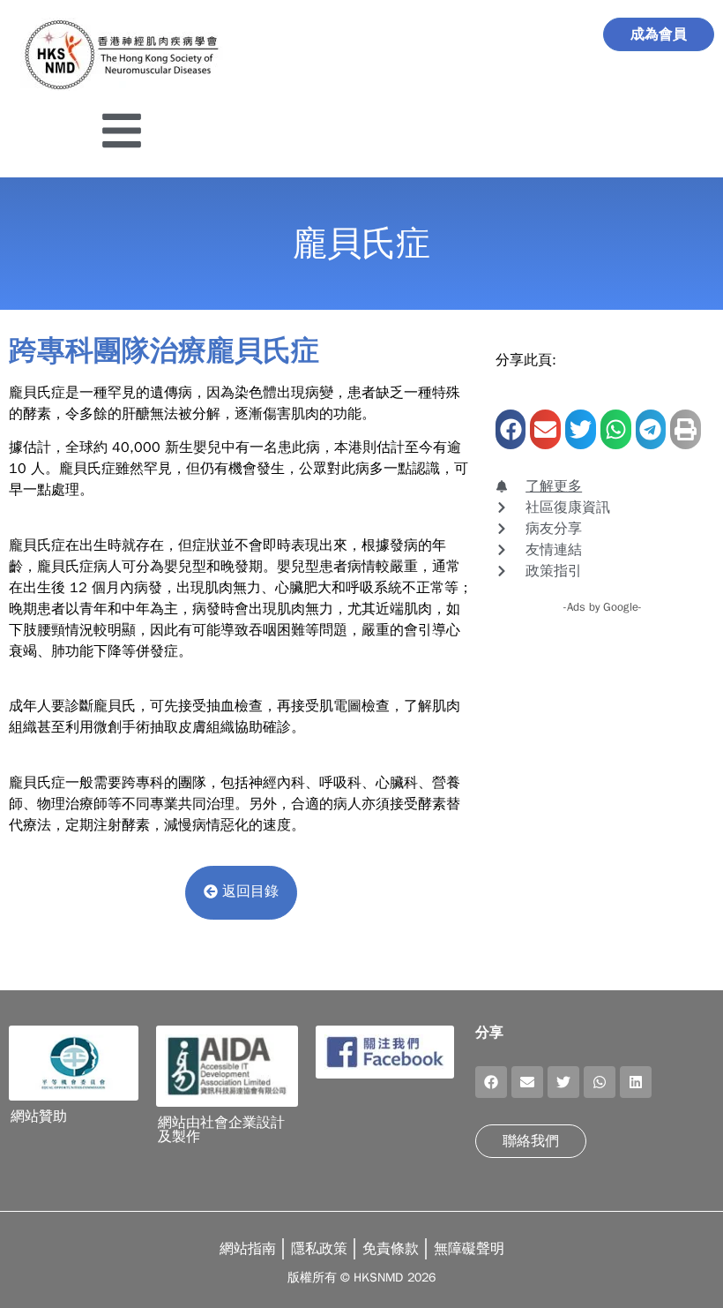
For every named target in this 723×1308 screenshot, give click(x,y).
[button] (511, 429)
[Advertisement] (603, 717)
